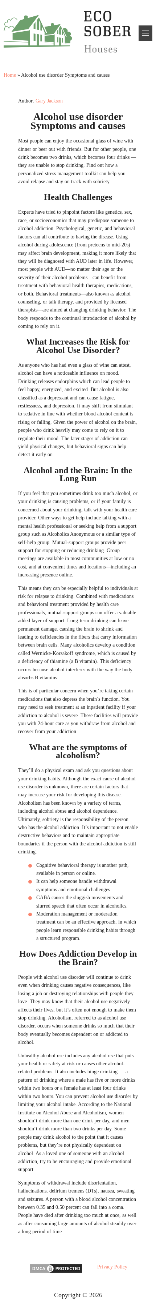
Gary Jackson (49, 101)
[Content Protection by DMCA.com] (56, 1272)
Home (10, 75)
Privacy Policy (112, 1267)
